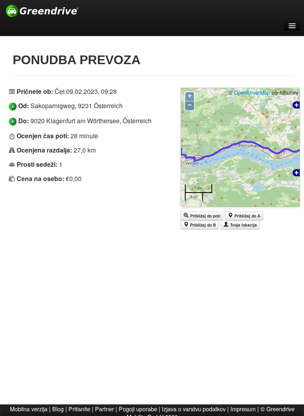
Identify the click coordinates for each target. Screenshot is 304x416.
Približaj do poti (204, 216)
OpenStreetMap (252, 92)
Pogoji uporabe (138, 409)
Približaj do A (246, 216)
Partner (104, 409)
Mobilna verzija (29, 409)
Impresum (243, 409)
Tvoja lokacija (243, 225)
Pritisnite (79, 409)
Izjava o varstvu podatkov (194, 409)
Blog (58, 409)
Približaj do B (202, 225)
